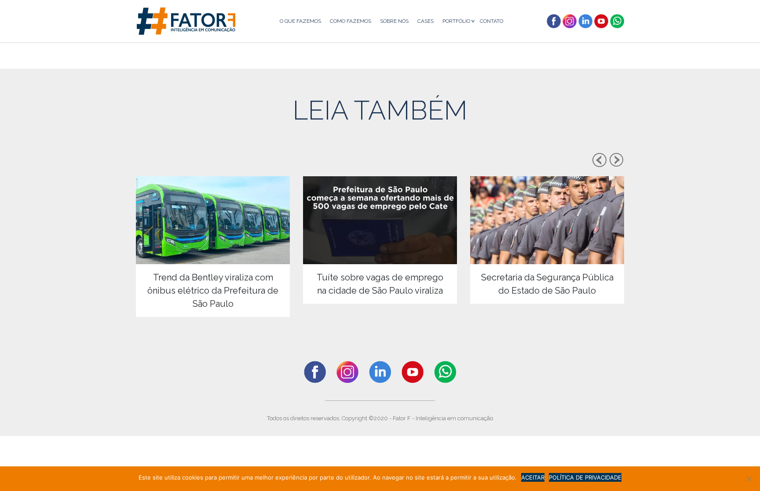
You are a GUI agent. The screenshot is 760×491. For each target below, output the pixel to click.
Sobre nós (394, 21)
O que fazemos (300, 21)
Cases (425, 21)
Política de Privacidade (585, 477)
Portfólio (456, 21)
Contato (491, 21)
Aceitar (532, 477)
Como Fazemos (350, 21)
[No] (749, 478)
